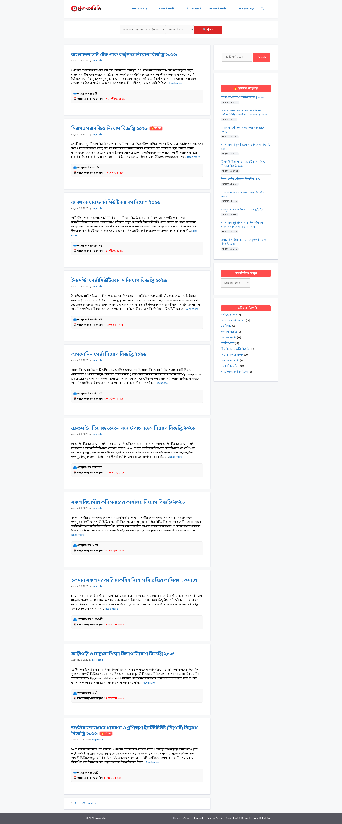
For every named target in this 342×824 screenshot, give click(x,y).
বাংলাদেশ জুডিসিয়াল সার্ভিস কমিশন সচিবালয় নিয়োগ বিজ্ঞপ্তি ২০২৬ (242, 225)
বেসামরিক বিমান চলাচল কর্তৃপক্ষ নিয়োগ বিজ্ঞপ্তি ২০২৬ (243, 242)
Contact (198, 818)
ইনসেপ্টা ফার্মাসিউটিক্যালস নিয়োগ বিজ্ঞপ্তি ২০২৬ (119, 281)
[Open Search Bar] (262, 9)
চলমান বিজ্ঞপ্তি (139, 9)
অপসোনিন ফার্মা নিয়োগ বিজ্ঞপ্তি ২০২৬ (108, 354)
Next (92, 803)
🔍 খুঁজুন (208, 29)
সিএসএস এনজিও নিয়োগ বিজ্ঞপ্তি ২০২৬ (116, 129)
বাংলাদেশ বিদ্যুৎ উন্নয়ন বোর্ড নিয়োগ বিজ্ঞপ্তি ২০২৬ (245, 147)
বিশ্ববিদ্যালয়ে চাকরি (232, 354)
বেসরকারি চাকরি (217, 9)
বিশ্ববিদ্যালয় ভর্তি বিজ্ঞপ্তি (235, 349)
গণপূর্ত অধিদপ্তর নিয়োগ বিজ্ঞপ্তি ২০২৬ (242, 210)
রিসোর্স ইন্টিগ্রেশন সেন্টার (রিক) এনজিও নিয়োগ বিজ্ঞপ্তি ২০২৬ (243, 164)
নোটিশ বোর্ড (227, 343)
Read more (175, 83)
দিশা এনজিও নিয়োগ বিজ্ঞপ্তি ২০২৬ (240, 179)
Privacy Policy (214, 818)
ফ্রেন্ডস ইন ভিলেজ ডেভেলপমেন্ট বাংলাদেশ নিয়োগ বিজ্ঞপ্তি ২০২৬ (133, 428)
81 (84, 803)
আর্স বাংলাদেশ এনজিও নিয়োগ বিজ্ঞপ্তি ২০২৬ (242, 195)
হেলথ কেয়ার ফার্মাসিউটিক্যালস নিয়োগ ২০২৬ (115, 203)
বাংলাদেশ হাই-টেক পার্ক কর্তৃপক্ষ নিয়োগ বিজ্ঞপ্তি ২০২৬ (124, 55)
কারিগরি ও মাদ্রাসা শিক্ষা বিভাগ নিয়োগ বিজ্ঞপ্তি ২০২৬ (123, 654)
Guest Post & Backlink (238, 818)
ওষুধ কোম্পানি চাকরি (233, 320)
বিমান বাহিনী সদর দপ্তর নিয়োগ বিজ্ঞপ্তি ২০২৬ (242, 130)
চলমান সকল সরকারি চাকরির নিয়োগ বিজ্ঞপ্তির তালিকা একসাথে (134, 580)
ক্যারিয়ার (226, 326)
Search (262, 57)
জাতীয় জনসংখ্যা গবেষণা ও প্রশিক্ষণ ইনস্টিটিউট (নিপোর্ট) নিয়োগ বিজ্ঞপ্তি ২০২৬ (134, 731)
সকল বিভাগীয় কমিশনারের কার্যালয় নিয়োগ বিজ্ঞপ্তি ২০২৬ (128, 502)
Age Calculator (262, 818)
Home (176, 818)
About (186, 818)
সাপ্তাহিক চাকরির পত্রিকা (234, 372)
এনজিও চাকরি (246, 9)
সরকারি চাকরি (166, 9)
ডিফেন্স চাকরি (193, 9)
